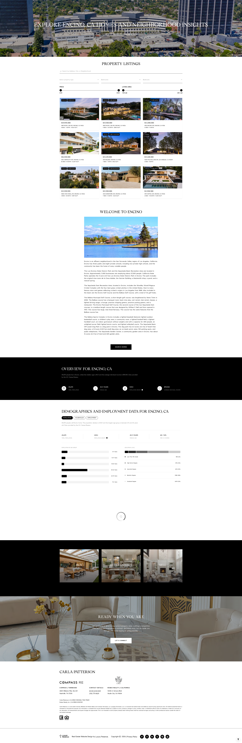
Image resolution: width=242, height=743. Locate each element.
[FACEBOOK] (142, 737)
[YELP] (157, 737)
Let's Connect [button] (121, 640)
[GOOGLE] (162, 737)
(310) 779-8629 (94, 693)
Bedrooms (146, 80)
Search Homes (121, 347)
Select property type (66, 80)
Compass (113, 706)
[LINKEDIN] (152, 737)
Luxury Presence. (101, 737)
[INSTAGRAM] (147, 737)
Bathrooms (104, 80)
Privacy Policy (132, 737)
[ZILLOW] (167, 737)
